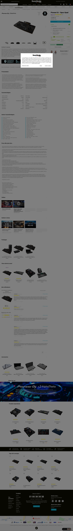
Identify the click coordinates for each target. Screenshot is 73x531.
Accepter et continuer (48, 65)
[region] (37, 60)
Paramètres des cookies (25, 65)
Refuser (41, 65)
